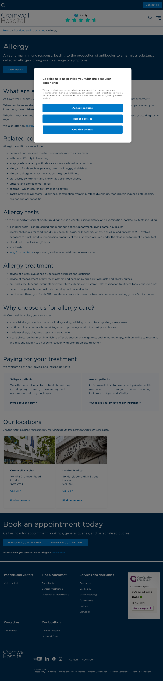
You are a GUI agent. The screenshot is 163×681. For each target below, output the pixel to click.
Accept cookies (82, 107)
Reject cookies (82, 118)
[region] (82, 105)
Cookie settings (82, 129)
